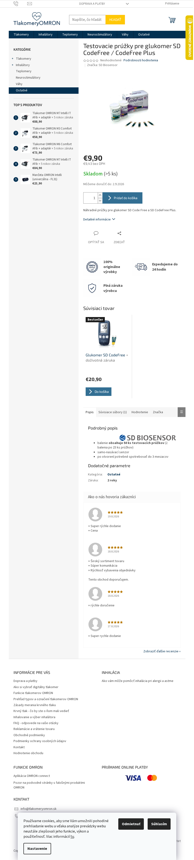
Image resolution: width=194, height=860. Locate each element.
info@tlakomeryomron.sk (39, 808)
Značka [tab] (158, 412)
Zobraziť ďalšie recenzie (160, 651)
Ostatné (21, 90)
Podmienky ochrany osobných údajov (39, 741)
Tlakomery (23, 58)
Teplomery (23, 71)
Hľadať (115, 20)
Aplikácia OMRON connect (31, 776)
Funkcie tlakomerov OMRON (33, 693)
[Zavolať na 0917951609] (20, 3)
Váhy (19, 84)
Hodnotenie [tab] (140, 412)
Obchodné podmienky (29, 735)
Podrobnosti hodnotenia (140, 60)
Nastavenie (37, 848)
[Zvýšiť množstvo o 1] (100, 195)
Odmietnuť (131, 824)
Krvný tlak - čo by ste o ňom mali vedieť (41, 711)
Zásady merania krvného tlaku (34, 705)
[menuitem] (21, 34)
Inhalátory (23, 65)
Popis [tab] (90, 412)
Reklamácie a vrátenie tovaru (34, 729)
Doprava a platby (92, 4)
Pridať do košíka (125, 198)
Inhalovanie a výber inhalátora (34, 717)
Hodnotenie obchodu (28, 753)
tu (72, 836)
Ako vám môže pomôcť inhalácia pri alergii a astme (137, 681)
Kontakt (19, 747)
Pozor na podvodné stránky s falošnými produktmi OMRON (49, 785)
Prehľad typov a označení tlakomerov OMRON (45, 699)
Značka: (102, 65)
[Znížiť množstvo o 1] (100, 200)
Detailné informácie (97, 219)
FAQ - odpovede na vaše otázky (35, 723)
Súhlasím (159, 824)
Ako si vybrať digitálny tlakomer (35, 687)
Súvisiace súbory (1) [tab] (112, 412)
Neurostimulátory (28, 77)
